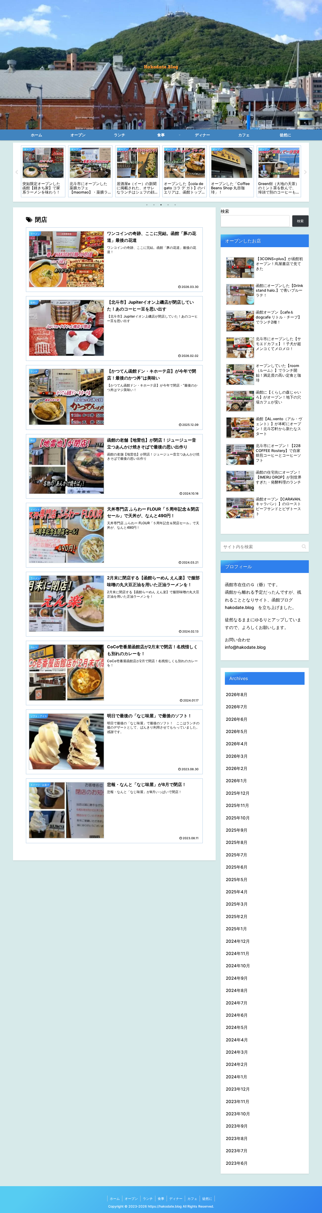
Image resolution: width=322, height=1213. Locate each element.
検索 (225, 211)
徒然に (207, 1199)
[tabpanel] (43, 171)
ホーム (115, 1199)
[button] (304, 546)
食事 (161, 1199)
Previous (16, 172)
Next (305, 172)
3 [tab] (161, 204)
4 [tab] (168, 204)
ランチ (148, 1199)
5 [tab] (175, 204)
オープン (131, 1199)
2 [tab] (154, 204)
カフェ (192, 1199)
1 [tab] (146, 204)
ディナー (175, 1199)
